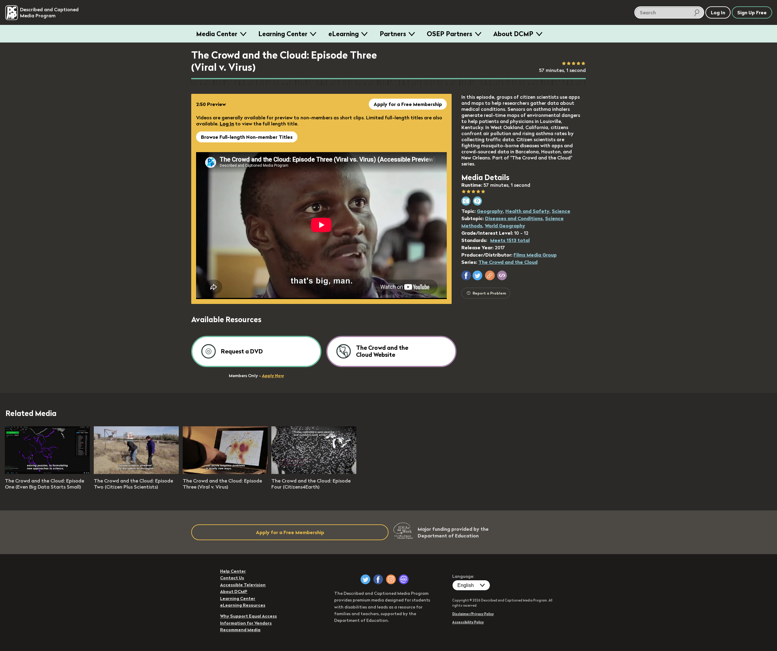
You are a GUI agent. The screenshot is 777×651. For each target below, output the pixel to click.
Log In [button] (718, 12)
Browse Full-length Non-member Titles (247, 137)
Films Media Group (535, 255)
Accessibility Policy (468, 622)
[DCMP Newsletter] (404, 579)
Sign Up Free (752, 12)
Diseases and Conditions (514, 218)
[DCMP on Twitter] (365, 579)
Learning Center (282, 34)
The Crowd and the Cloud (508, 262)
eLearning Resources (242, 605)
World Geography (505, 226)
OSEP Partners (449, 34)
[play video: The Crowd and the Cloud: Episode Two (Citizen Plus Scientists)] (136, 472)
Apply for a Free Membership (408, 104)
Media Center (216, 34)
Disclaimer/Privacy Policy (473, 614)
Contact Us (232, 578)
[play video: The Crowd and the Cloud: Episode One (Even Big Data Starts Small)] (47, 472)
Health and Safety (527, 211)
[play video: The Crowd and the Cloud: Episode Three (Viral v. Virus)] (225, 472)
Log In (227, 124)
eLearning (343, 34)
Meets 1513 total (510, 240)
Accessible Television (243, 585)
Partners (393, 34)
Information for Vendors (246, 623)
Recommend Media (240, 629)
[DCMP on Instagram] (391, 579)
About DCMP (513, 34)
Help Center (233, 571)
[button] (466, 275)
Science (561, 211)
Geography (490, 211)
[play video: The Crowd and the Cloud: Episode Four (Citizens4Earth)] (313, 472)
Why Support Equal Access (248, 616)
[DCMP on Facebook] (378, 579)
